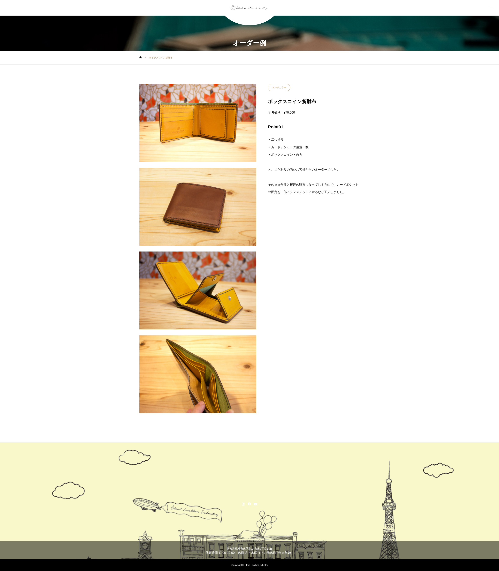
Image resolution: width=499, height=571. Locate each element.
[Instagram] (243, 504)
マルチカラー (279, 87)
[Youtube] (255, 504)
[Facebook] (249, 504)
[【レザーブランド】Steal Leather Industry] (249, 7)
